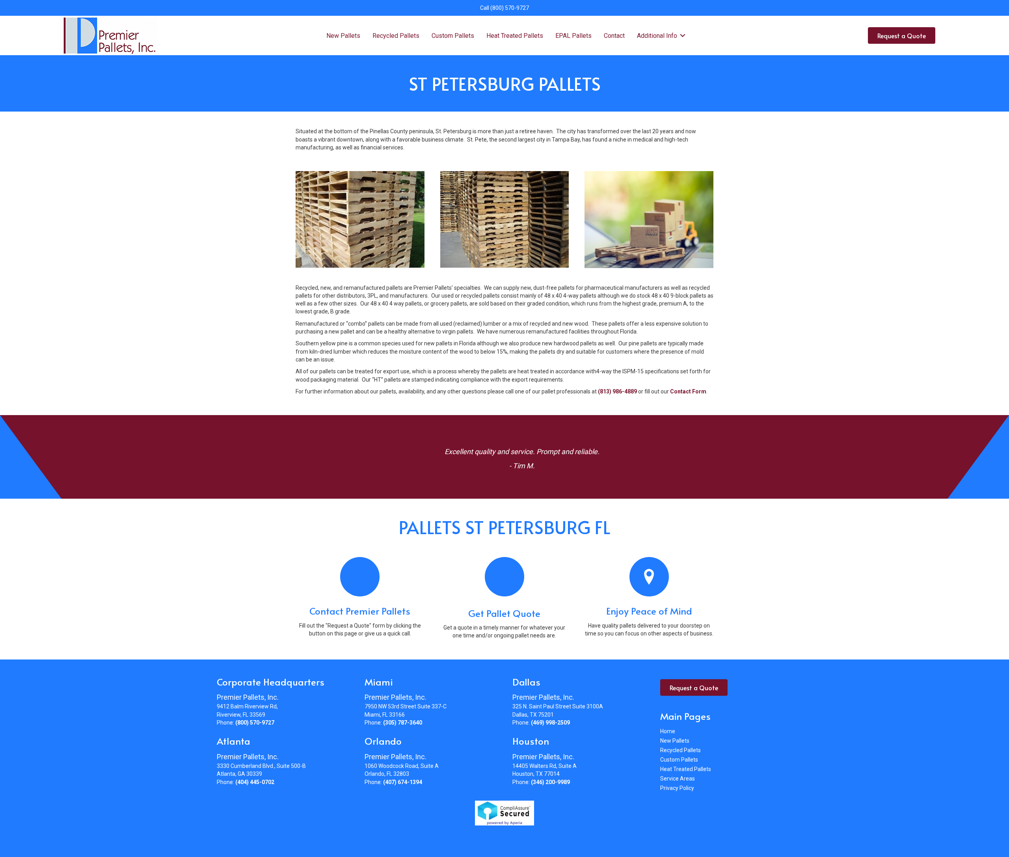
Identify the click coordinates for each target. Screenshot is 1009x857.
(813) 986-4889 (617, 391)
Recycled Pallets (395, 35)
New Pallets (343, 35)
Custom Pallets (453, 35)
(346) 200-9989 (550, 782)
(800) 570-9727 (509, 8)
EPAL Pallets (573, 35)
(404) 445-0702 (254, 782)
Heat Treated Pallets (514, 35)
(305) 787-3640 (402, 722)
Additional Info (657, 35)
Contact (614, 35)
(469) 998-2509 (550, 722)
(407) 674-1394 (402, 782)
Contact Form (688, 391)
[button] (683, 35)
